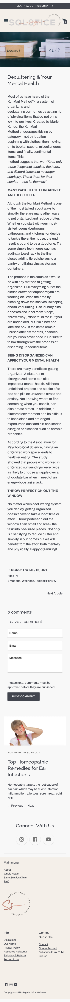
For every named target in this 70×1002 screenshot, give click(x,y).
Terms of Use (11, 959)
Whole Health (11, 873)
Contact (43, 944)
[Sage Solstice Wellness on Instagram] (11, 984)
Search (43, 956)
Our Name (10, 943)
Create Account (48, 948)
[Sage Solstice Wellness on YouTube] (15, 984)
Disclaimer (10, 940)
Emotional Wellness (20, 580)
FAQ (6, 881)
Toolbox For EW (45, 580)
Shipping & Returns (15, 955)
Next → (32, 805)
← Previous (15, 805)
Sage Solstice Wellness (34, 992)
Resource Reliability (15, 951)
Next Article (55, 593)
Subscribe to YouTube (51, 952)
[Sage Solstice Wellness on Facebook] (6, 984)
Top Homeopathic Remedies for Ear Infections (28, 768)
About (7, 869)
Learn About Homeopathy (35, 6)
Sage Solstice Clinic (15, 877)
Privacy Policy (12, 947)
